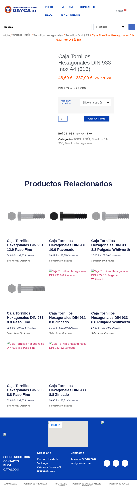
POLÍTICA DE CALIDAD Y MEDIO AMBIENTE (87, 485)
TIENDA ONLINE (69, 14)
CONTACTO (87, 7)
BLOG (49, 14)
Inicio (6, 35)
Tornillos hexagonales (48, 35)
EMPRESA (66, 7)
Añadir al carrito (96, 118)
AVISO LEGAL (10, 484)
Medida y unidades (66, 102)
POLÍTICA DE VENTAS (119, 484)
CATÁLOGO (11, 469)
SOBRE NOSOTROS (16, 457)
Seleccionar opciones (18, 261)
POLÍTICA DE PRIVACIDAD (35, 484)
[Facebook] (107, 463)
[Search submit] (131, 27)
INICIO (49, 7)
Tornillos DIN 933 (77, 35)
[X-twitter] (125, 463)
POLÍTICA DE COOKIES (61, 485)
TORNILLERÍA (21, 35)
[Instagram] (116, 463)
